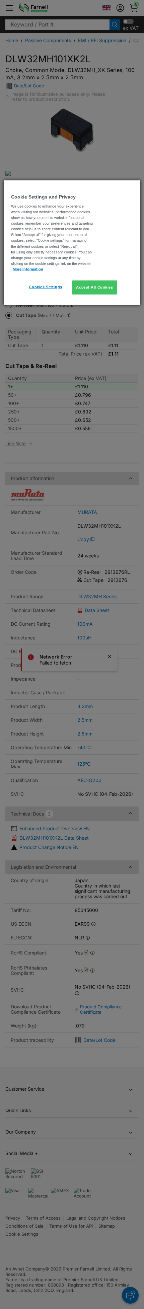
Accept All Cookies (94, 287)
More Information (28, 269)
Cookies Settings (45, 287)
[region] (72, 242)
